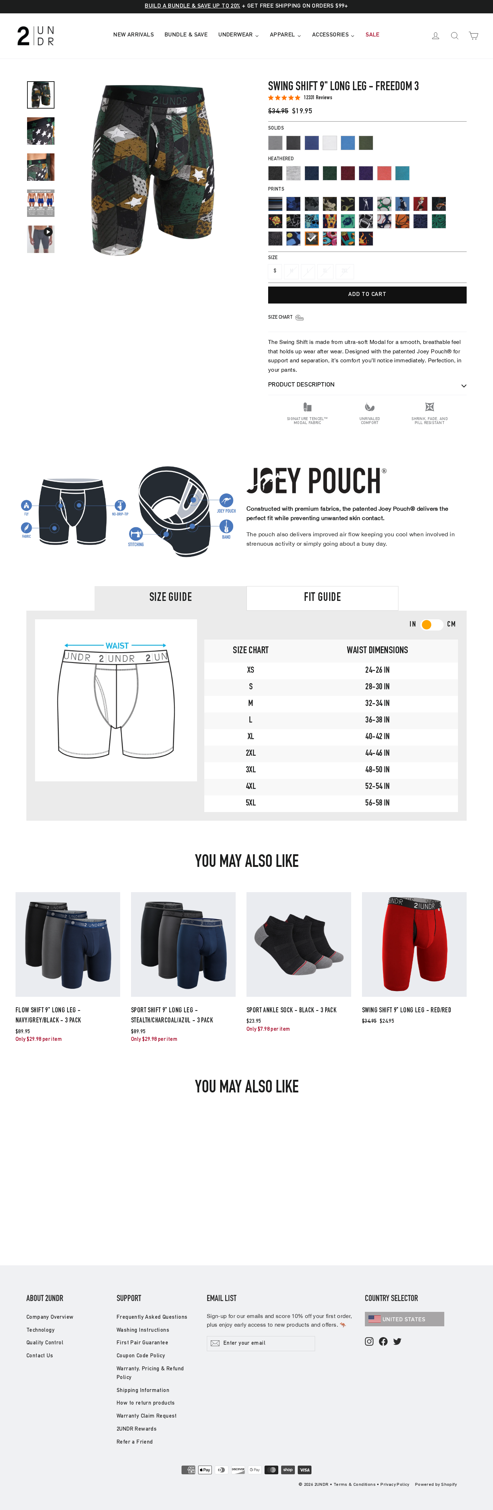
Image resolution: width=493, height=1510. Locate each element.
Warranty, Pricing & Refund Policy (150, 1373)
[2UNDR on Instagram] (369, 1342)
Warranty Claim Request (147, 1416)
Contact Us (39, 1356)
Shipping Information (143, 1390)
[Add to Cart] (68, 996)
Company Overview (49, 1317)
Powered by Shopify (436, 1485)
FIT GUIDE (322, 598)
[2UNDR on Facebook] (383, 1342)
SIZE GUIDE (170, 598)
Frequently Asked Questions (152, 1317)
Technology (40, 1330)
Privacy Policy (394, 1485)
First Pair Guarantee (142, 1343)
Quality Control (44, 1343)
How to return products (146, 1403)
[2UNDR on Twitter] (397, 1342)
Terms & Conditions (354, 1485)
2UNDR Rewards (137, 1429)
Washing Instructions (143, 1330)
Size (273, 258)
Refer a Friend (135, 1442)
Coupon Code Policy (141, 1356)
